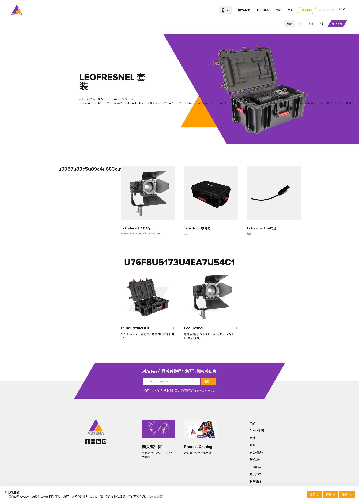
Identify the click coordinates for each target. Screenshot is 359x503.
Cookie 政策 (155, 496)
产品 (252, 423)
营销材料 (255, 460)
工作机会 (255, 467)
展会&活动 (256, 452)
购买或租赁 (152, 447)
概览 (289, 24)
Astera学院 (257, 430)
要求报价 (337, 24)
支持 (252, 438)
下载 (321, 24)
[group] (148, 307)
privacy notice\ (206, 391)
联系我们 (255, 481)
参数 (311, 24)
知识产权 (255, 474)
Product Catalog (198, 447)
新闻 (252, 445)
